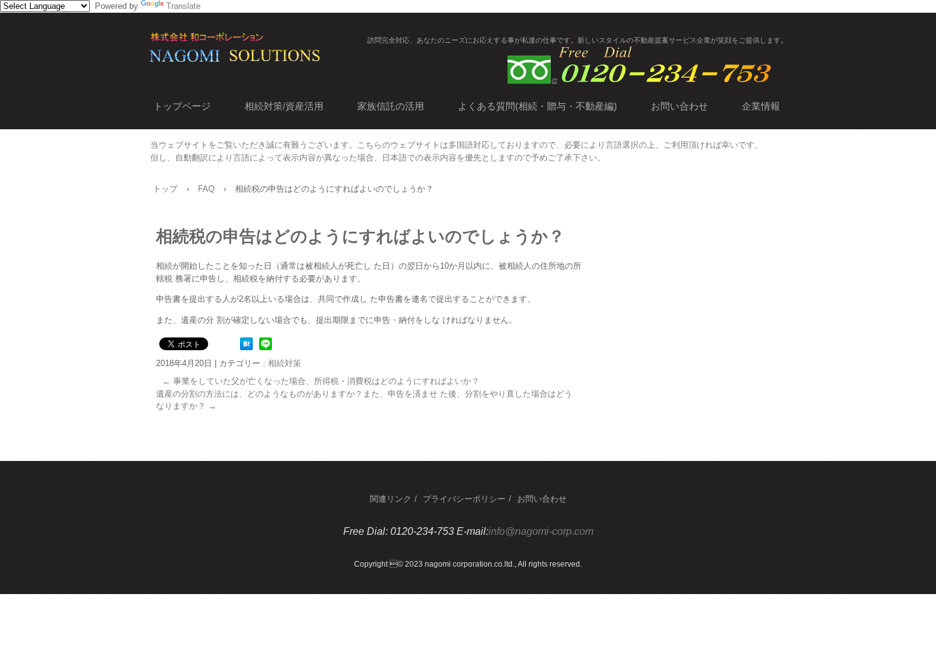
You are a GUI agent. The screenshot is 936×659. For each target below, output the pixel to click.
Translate (183, 6)
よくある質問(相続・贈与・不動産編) (537, 106)
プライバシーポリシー (464, 499)
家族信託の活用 (390, 106)
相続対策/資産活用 (284, 106)
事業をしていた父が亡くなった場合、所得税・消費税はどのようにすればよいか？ (320, 381)
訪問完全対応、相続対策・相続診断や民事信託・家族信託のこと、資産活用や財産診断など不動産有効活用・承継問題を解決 (290, 53)
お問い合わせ (679, 106)
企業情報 (761, 106)
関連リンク (390, 499)
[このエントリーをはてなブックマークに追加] (246, 347)
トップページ (182, 106)
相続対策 (284, 363)
